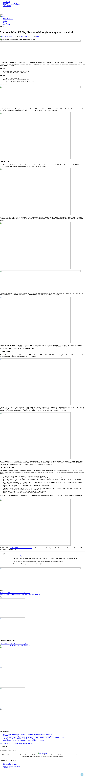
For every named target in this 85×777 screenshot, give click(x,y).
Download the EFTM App (10, 3)
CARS (5, 21)
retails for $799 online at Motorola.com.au (21, 548)
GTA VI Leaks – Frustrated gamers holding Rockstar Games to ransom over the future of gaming (28, 736)
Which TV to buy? (8, 19)
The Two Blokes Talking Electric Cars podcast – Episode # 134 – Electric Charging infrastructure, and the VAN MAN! (34, 737)
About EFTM (7, 6)
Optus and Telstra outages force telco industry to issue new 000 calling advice (23, 740)
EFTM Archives (4, 750)
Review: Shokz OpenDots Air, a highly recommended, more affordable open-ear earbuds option (28, 734)
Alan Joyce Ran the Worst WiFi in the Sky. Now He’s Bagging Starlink (22, 739)
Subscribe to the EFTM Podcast (11, 4)
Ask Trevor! (6, 2)
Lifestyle (5, 23)
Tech (4, 20)
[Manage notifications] (82, 774)
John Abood (24, 36)
